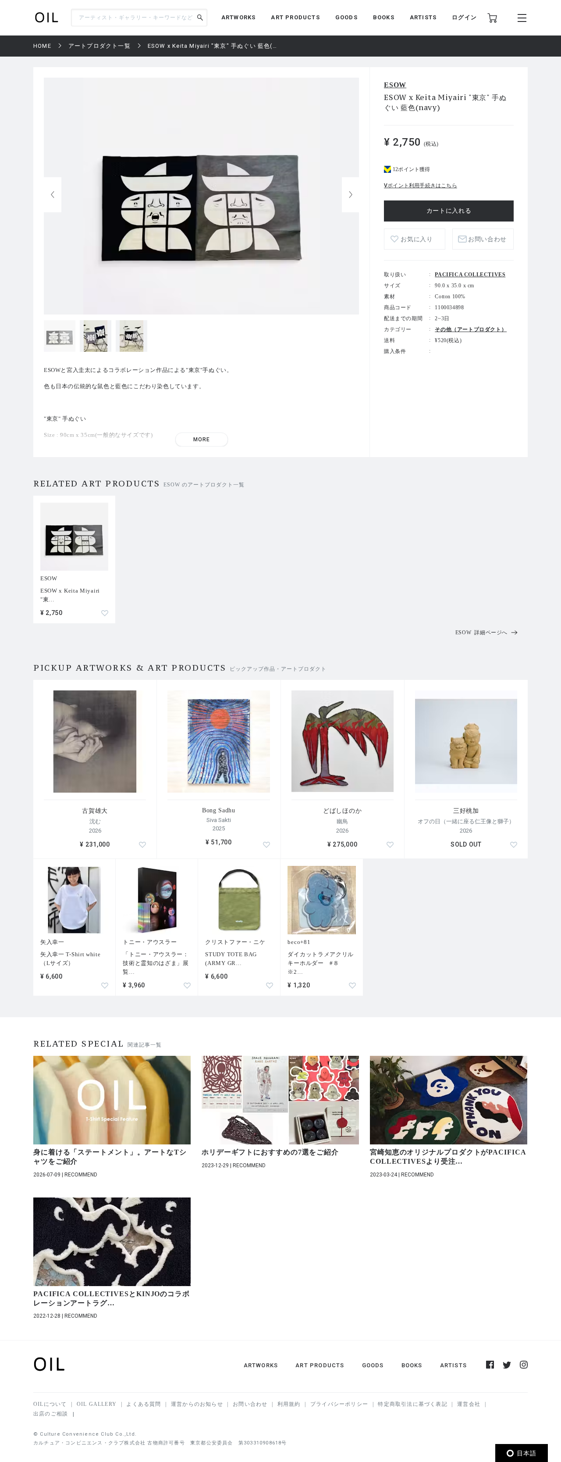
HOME (42, 46)
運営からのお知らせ (197, 1404)
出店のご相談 (50, 1414)
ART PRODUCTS (295, 17)
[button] (350, 194)
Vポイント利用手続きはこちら (420, 185)
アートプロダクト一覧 (99, 46)
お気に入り (417, 239)
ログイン (464, 17)
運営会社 (468, 1404)
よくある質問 (143, 1404)
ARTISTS (423, 17)
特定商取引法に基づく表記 (412, 1404)
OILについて (50, 1404)
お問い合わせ (250, 1404)
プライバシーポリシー (339, 1404)
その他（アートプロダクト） (471, 329)
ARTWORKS (238, 17)
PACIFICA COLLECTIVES (470, 275)
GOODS (346, 17)
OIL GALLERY (97, 1404)
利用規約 (289, 1404)
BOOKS (383, 17)
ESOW (395, 85)
